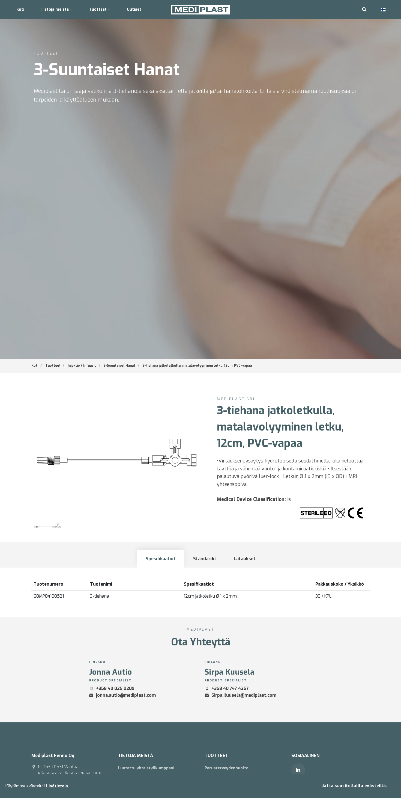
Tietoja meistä (55, 9)
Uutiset (134, 9)
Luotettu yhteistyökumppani (146, 768)
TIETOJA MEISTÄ (135, 755)
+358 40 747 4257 (230, 688)
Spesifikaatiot (161, 559)
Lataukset (245, 559)
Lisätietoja (57, 786)
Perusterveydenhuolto (227, 768)
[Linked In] (298, 770)
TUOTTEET (216, 755)
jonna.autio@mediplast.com (126, 695)
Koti (20, 9)
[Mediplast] (201, 9)
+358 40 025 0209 (115, 688)
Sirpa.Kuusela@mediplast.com (243, 695)
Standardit (204, 559)
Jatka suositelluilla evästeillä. (354, 785)
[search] (364, 9)
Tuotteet (98, 9)
